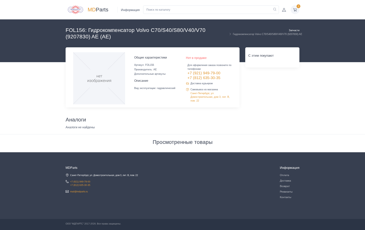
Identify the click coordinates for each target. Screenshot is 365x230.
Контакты (285, 197)
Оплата (284, 175)
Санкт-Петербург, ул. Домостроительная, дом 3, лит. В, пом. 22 (210, 97)
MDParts (71, 167)
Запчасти (294, 30)
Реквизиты (286, 191)
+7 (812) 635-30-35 (203, 78)
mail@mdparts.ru (79, 191)
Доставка (285, 180)
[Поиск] (274, 9)
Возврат (285, 186)
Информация (130, 10)
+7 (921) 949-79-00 (203, 73)
